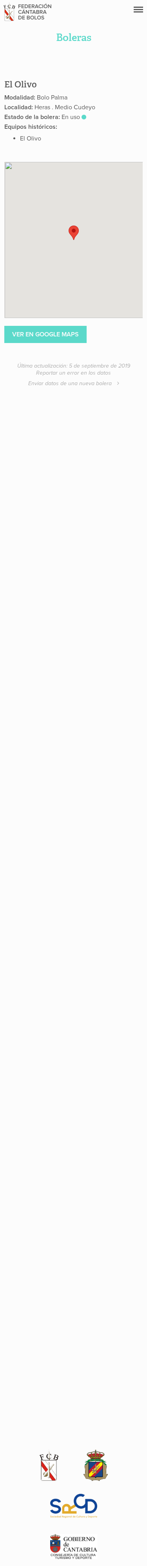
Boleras (73, 37)
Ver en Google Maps (45, 334)
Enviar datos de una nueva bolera (70, 383)
